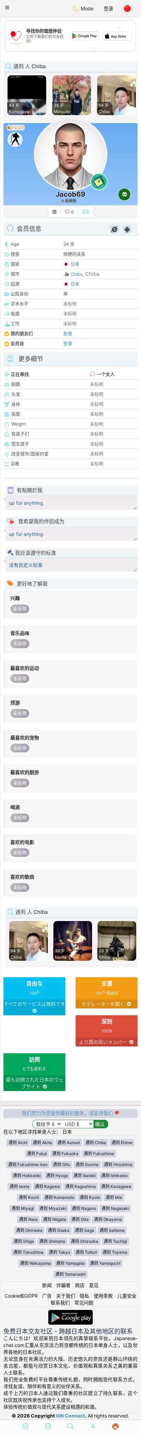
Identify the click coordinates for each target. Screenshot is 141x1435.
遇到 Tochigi (115, 1241)
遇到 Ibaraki (85, 1175)
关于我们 (65, 1296)
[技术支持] (115, 1427)
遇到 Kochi (29, 1197)
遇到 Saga (84, 1230)
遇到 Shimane (52, 1241)
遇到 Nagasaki (115, 1208)
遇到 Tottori (86, 1252)
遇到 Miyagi (23, 1208)
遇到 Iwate (19, 1186)
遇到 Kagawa (47, 1186)
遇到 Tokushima (28, 1252)
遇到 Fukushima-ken (28, 1164)
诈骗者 (63, 1285)
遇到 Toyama (115, 1252)
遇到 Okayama (108, 1219)
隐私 (84, 1296)
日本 (74, 264)
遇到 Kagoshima (80, 1186)
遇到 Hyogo (57, 1175)
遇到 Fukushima (99, 1153)
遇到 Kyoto (90, 1197)
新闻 (47, 1285)
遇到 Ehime (122, 1142)
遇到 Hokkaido (27, 1175)
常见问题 (83, 1302)
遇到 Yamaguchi (105, 1263)
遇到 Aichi (18, 1142)
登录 (108, 8)
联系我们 (60, 1302)
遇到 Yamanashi (70, 1274)
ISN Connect (70, 1416)
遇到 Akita (42, 1142)
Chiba (76, 274)
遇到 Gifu (61, 1164)
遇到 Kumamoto (59, 1197)
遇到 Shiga (24, 1241)
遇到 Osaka (58, 1230)
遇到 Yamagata (70, 1263)
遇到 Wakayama (35, 1263)
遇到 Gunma (87, 1164)
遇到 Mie (114, 1197)
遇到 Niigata (54, 1219)
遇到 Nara (28, 1219)
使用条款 (103, 1296)
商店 (80, 1285)
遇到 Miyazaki (52, 1208)
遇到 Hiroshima (118, 1164)
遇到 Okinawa (29, 1230)
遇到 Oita (80, 1219)
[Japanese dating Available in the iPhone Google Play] (70, 1313)
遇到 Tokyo (59, 1252)
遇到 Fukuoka (65, 1153)
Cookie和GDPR (21, 1296)
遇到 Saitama (112, 1230)
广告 (47, 1296)
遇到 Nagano (84, 1208)
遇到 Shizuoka (84, 1241)
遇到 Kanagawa (116, 1186)
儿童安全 (127, 1296)
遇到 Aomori (68, 1142)
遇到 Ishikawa (114, 1175)
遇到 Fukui (37, 1153)
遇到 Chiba (96, 1142)
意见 (94, 1285)
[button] (7, 7)
